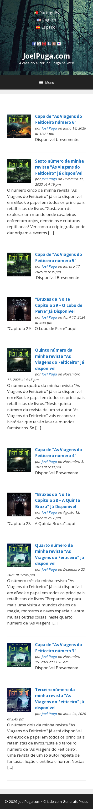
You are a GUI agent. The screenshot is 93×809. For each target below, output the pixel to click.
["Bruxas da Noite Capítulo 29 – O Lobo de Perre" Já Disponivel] (19, 319)
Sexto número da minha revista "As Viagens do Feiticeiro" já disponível (59, 167)
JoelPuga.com (46, 56)
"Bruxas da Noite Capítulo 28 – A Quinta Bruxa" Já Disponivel (57, 500)
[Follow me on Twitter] (39, 43)
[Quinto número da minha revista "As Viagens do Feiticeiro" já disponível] (19, 370)
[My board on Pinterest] (44, 43)
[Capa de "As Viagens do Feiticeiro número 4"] (19, 470)
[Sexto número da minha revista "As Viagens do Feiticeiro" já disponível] (19, 181)
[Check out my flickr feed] (59, 43)
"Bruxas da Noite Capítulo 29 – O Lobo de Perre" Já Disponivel (58, 305)
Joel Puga (49, 128)
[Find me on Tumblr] (49, 43)
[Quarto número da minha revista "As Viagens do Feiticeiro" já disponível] (19, 566)
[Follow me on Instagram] (54, 43)
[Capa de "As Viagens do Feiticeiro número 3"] (19, 665)
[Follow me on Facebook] (34, 43)
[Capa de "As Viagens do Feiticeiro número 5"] (19, 275)
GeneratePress (75, 801)
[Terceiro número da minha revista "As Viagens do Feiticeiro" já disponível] (19, 710)
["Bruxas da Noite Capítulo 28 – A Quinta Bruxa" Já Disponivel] (19, 515)
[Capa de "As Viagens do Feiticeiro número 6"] (19, 137)
